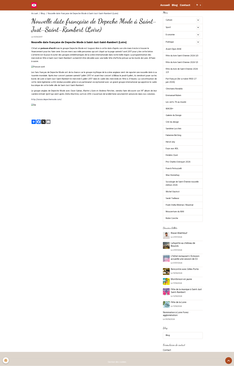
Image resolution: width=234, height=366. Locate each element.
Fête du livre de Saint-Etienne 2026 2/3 (182, 70)
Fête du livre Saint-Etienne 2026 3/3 (182, 56)
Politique (170, 42)
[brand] (34, 5)
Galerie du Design (173, 116)
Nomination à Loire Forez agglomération (175, 314)
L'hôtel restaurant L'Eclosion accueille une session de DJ (185, 258)
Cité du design (172, 122)
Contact (185, 5)
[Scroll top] (228, 360)
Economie (170, 34)
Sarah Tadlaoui (172, 198)
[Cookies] (6, 360)
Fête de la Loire (178, 302)
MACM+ (169, 109)
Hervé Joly (170, 142)
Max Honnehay (172, 175)
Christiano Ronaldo (174, 89)
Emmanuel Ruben (173, 96)
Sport (168, 27)
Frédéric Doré (172, 155)
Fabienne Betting (173, 135)
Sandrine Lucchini (173, 129)
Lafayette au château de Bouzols (183, 245)
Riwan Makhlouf (179, 233)
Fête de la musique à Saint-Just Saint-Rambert (186, 291)
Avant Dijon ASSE (173, 49)
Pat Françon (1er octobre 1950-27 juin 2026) (181, 80)
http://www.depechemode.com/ (46, 100)
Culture (169, 20)
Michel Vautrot (173, 192)
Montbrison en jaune (181, 279)
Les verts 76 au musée (176, 102)
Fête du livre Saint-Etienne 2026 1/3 (182, 62)
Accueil (165, 5)
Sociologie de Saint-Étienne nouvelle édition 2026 (182, 183)
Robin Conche (172, 218)
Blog (175, 5)
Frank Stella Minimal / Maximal (179, 205)
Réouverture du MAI (175, 212)
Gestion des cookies (117, 362)
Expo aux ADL (172, 149)
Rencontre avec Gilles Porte (185, 269)
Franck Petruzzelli (174, 169)
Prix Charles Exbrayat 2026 (178, 162)
